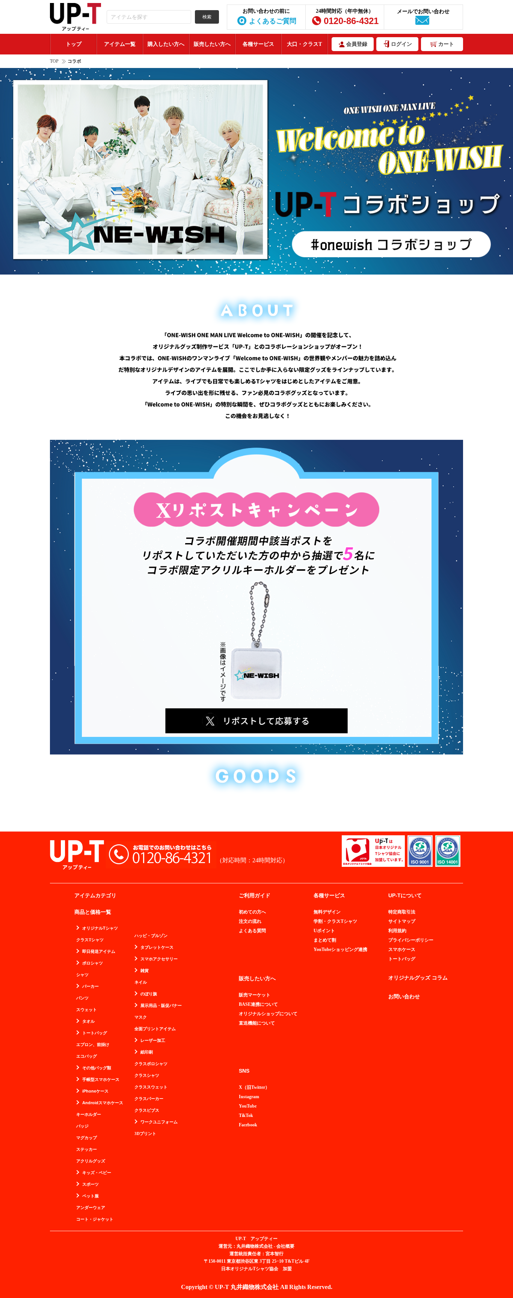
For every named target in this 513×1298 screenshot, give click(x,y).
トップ (73, 44)
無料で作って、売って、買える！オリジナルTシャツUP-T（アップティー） (75, 17)
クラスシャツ (146, 1075)
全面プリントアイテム (155, 1029)
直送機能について (257, 1023)
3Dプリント (145, 1134)
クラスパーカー (148, 1099)
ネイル (140, 982)
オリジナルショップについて (268, 1013)
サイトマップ (401, 921)
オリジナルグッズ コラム (418, 978)
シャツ (82, 975)
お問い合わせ (404, 996)
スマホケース (401, 949)
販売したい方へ (212, 44)
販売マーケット (254, 995)
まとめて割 (325, 940)
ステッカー (86, 1149)
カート (446, 44)
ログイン (401, 44)
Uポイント (324, 930)
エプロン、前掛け (92, 1045)
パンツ (82, 998)
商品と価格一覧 (92, 912)
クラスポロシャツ (150, 1064)
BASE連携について (258, 1004)
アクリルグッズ (90, 1161)
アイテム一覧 (120, 44)
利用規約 (397, 930)
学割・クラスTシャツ (335, 921)
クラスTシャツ (90, 940)
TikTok (246, 1115)
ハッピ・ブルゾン (150, 936)
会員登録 (356, 44)
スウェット (86, 1010)
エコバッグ (86, 1056)
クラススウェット (150, 1087)
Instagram (249, 1096)
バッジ (82, 1126)
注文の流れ (250, 921)
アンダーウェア (90, 1208)
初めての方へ (252, 912)
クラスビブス (146, 1110)
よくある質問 (252, 930)
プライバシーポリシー (410, 940)
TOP (54, 61)
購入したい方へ (166, 44)
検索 (206, 17)
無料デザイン (327, 912)
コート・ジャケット (94, 1219)
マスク (140, 1017)
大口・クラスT (304, 44)
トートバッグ (401, 958)
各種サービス (258, 44)
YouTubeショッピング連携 (340, 949)
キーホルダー (88, 1114)
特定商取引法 (401, 912)
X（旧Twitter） (254, 1087)
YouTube (247, 1106)
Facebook (248, 1124)
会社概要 (285, 1246)
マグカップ (86, 1138)
